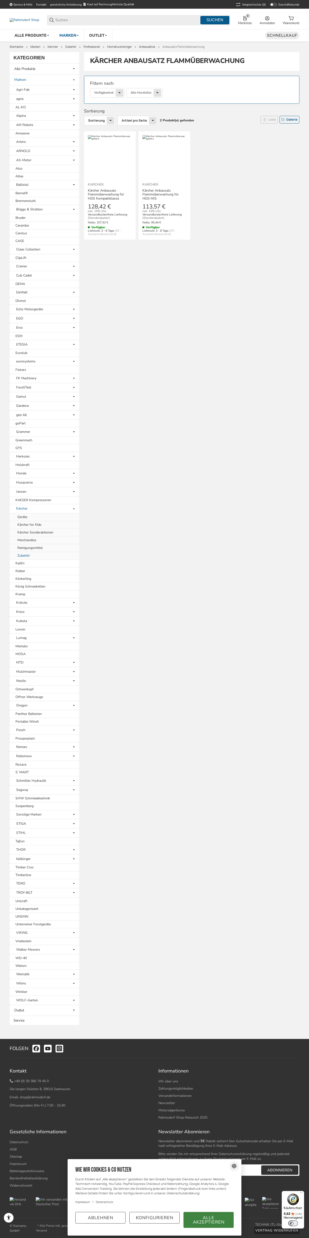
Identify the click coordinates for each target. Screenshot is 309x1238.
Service (19, 1020)
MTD (19, 662)
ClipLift (20, 258)
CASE (19, 241)
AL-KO (20, 107)
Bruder (20, 217)
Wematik (22, 974)
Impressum (82, 1202)
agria (19, 99)
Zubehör (70, 46)
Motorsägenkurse (171, 1110)
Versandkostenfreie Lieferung (107, 214)
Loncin (20, 629)
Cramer (21, 266)
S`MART (22, 772)
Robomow (24, 756)
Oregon (22, 705)
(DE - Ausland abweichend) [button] (104, 232)
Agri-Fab (22, 89)
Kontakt (41, 5)
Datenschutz (19, 1142)
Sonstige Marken (29, 814)
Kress (20, 612)
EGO (19, 318)
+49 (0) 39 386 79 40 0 (31, 1081)
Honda (21, 473)
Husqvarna (24, 482)
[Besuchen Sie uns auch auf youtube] (48, 1048)
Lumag (21, 638)
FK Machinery (26, 378)
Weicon (21, 965)
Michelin (21, 646)
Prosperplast (25, 738)
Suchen (214, 20)
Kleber (20, 571)
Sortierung (96, 120)
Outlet (19, 1010)
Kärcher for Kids (29, 524)
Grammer (23, 432)
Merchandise (26, 540)
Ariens (21, 142)
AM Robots (24, 125)
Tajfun (20, 841)
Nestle (21, 681)
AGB (13, 1149)
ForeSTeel (23, 387)
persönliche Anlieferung (66, 5)
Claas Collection (28, 249)
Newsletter (166, 1103)
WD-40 (21, 958)
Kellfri (19, 563)
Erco (19, 327)
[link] (191, 90)
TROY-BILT (24, 892)
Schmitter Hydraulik (31, 780)
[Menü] (301, 1194)
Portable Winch (27, 721)
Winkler (21, 991)
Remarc (21, 747)
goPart (20, 423)
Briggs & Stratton (29, 209)
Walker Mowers (28, 949)
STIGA (21, 823)
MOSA (20, 654)
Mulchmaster (26, 671)
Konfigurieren (154, 1218)
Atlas (19, 176)
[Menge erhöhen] (111, 249)
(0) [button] (254, 5)
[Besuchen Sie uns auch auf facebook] (36, 1048)
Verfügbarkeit (104, 92)
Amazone (22, 133)
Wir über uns (168, 1081)
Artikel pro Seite (134, 120)
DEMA (20, 284)
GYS (18, 448)
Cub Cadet (24, 275)
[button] (269, 120)
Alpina (21, 116)
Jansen (21, 491)
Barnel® (21, 193)
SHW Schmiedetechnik (32, 798)
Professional (92, 46)
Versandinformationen (175, 1095)
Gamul (21, 396)
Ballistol (22, 185)
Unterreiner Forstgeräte (33, 924)
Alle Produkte (24, 68)
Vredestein (23, 941)
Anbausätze (147, 46)
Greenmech (23, 440)
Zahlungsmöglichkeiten (175, 1088)
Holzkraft (22, 465)
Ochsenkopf (24, 689)
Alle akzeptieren (209, 1220)
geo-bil (21, 415)
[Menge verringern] (94, 249)
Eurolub (21, 353)
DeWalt (22, 292)
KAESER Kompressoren (33, 500)
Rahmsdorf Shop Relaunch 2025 (182, 1117)
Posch (20, 730)
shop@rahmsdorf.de (35, 1097)
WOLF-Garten (27, 1000)
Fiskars (20, 369)
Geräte (22, 517)
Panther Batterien (28, 714)
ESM (18, 336)
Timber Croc (24, 867)
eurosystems (25, 361)
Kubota (21, 621)
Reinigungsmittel (30, 548)
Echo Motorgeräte (29, 309)
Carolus (21, 233)
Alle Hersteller (141, 92)
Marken (35, 46)
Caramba (22, 225)
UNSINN (21, 916)
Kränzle (21, 602)
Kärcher (53, 46)
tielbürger (23, 859)
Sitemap (16, 1156)
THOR (21, 849)
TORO (20, 883)
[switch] (293, 1223)
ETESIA (22, 344)
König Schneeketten (30, 586)
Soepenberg (24, 806)
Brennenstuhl (25, 201)
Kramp (20, 594)
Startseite (16, 46)
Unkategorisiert (26, 908)
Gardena (22, 406)
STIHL (21, 833)
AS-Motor (23, 160)
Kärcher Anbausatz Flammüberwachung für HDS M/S (160, 195)
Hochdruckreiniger (119, 46)
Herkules (23, 456)
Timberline (23, 875)
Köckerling (23, 578)
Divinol (20, 300)
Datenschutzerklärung (235, 1154)
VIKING (22, 932)
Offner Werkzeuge (29, 697)
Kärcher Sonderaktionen (35, 532)
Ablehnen (100, 1218)
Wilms (21, 983)
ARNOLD (23, 151)
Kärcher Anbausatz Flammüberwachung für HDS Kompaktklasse (106, 195)
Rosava (20, 764)
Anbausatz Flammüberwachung (183, 46)
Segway (22, 790)
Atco (18, 168)
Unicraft (21, 901)
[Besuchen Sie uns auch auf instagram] (59, 1048)
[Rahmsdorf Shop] (24, 20)
